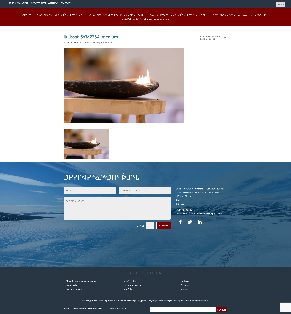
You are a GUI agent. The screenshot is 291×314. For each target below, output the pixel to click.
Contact (65, 3)
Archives (242, 15)
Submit (163, 225)
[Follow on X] (190, 222)
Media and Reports (132, 285)
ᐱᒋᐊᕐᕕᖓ (27, 15)
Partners (185, 281)
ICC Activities (129, 281)
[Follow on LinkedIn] (200, 222)
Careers (184, 288)
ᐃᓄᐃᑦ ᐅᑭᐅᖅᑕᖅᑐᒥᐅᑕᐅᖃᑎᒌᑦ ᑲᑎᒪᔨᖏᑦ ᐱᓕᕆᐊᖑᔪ (178, 15)
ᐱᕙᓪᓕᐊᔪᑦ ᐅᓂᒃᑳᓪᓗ (224, 15)
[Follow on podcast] (209, 222)
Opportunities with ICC (44, 3)
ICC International (74, 288)
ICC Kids (127, 288)
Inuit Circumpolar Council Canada (82, 42)
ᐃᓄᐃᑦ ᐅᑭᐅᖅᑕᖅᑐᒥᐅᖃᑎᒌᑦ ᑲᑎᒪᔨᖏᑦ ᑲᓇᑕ (60, 15)
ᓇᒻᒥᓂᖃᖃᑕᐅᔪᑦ (260, 15)
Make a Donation (18, 3)
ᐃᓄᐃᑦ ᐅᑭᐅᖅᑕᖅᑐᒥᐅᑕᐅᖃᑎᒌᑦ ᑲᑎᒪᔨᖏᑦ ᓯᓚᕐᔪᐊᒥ (116, 15)
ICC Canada (71, 285)
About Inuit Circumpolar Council (81, 281)
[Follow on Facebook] (180, 222)
